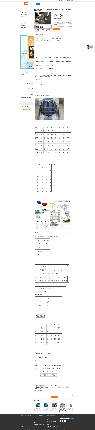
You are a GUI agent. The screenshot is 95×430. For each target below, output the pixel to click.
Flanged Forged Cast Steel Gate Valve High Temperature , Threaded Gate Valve (39, 422)
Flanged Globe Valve (24, 29)
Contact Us (59, 3)
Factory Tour (47, 3)
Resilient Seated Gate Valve (26, 415)
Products (38, 3)
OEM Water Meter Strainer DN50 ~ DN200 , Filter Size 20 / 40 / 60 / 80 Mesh (52, 426)
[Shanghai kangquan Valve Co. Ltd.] (51, 26)
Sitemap (64, 422)
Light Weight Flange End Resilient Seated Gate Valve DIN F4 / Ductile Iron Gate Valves (27, 426)
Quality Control (53, 3)
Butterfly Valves (23, 25)
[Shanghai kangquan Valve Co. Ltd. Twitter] (65, 421)
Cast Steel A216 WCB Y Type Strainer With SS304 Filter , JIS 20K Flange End (53, 421)
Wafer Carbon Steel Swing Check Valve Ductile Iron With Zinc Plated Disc (37, 410)
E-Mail (61, 422)
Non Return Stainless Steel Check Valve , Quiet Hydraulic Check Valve (62, 410)
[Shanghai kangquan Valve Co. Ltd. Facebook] (63, 421)
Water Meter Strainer (24, 14)
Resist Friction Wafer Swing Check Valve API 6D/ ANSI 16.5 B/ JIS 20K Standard (70, 410)
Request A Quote (65, 3)
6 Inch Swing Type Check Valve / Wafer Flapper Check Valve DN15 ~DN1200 (46, 410)
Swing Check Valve (23, 23)
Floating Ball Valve (23, 16)
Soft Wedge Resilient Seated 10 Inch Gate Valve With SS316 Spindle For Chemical (26, 423)
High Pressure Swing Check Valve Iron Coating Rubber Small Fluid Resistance (54, 410)
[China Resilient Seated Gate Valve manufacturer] (26, 3)
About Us (42, 3)
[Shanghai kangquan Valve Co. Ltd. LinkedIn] (61, 421)
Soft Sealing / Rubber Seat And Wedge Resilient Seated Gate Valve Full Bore (26, 420)
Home (34, 3)
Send (72, 418)
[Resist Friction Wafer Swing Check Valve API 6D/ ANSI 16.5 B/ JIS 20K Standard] (71, 405)
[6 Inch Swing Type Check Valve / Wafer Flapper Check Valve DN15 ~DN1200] (46, 405)
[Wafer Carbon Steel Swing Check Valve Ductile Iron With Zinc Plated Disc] (38, 405)
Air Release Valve (23, 18)
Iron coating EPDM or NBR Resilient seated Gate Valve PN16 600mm (26, 418)
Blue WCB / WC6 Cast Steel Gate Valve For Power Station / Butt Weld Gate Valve (40, 419)
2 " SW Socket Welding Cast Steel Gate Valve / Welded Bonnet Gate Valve (40, 424)
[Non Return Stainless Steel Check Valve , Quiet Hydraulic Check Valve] (62, 405)
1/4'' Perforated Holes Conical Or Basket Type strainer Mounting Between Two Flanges (53, 419)
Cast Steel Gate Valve (24, 12)
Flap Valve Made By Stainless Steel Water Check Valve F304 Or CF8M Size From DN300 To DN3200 (43, 30)
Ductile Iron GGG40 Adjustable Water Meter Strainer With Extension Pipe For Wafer (53, 424)
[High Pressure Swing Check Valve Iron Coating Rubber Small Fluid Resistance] (54, 405)
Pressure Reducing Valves (25, 27)
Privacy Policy (28, 429)
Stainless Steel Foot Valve (24, 21)
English (73, 0)
